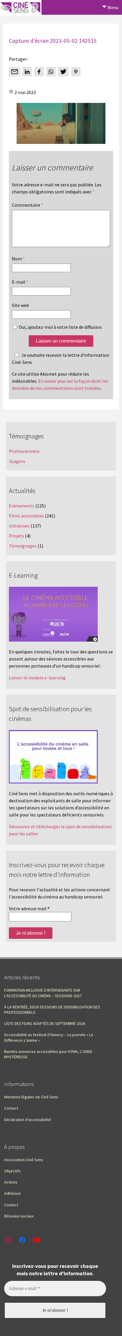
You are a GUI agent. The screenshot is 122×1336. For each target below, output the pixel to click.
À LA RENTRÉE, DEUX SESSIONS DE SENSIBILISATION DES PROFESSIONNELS (52, 1009)
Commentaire (27, 205)
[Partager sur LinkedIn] (27, 71)
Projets (16, 536)
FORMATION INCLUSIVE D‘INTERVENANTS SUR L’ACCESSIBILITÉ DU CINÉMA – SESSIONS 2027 (43, 992)
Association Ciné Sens (23, 1159)
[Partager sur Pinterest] (76, 71)
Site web (20, 305)
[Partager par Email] (14, 71)
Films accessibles (26, 516)
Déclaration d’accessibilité (27, 1119)
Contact (11, 1108)
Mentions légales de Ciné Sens (31, 1097)
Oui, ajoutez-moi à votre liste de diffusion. (60, 327)
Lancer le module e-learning (37, 678)
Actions (10, 1182)
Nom (18, 259)
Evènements (21, 506)
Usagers (17, 461)
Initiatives (19, 526)
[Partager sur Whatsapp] (51, 71)
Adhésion (12, 1193)
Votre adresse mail (29, 908)
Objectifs (12, 1171)
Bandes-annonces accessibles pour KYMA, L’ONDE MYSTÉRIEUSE (48, 1054)
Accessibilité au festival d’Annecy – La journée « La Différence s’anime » (48, 1037)
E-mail (20, 282)
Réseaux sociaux (18, 1216)
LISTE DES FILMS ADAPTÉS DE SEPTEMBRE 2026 (44, 1023)
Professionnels (24, 451)
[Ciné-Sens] (20, 8)
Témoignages (23, 546)
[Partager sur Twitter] (63, 71)
